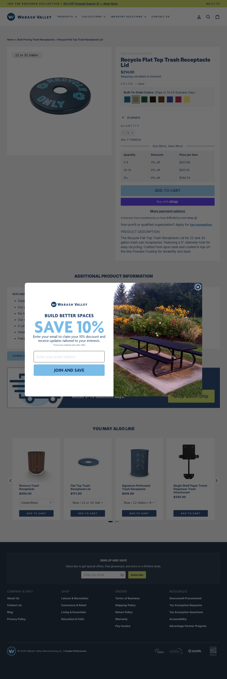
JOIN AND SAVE (69, 370)
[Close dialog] (198, 287)
